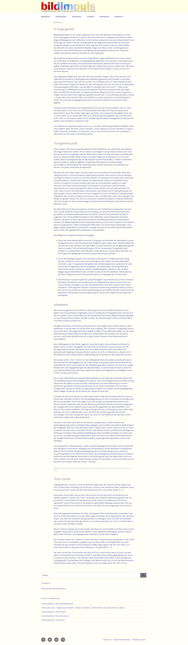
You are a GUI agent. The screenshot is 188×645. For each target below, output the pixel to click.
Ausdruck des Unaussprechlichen (53, 589)
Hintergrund (104, 17)
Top (183, 640)
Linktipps (90, 17)
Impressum (107, 640)
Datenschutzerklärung (121, 640)
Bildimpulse (45, 17)
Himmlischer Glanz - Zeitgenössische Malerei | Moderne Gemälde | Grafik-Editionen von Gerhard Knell (79, 608)
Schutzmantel (61, 612)
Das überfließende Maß (64, 604)
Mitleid (121, 608)
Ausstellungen (61, 17)
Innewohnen (60, 620)
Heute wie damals (62, 616)
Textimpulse (76, 17)
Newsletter (119, 17)
